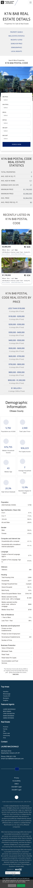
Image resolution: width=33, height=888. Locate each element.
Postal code (6, 733)
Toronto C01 (6, 696)
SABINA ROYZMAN (8, 718)
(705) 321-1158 (11, 756)
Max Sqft (5, 135)
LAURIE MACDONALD (9, 709)
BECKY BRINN (7, 711)
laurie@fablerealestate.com (14, 759)
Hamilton (5, 691)
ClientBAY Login (16, 787)
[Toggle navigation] (30, 2)
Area (4, 737)
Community (6, 735)
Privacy (16, 778)
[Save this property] (29, 231)
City (4, 731)
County (5, 729)
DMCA (17, 784)
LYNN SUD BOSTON (9, 713)
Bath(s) (5, 120)
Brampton (6, 698)
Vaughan (5, 700)
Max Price (5, 104)
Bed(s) (4, 112)
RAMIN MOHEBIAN (8, 716)
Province (5, 727)
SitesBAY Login (16, 790)
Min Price (5, 96)
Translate (18, 875)
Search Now (16, 144)
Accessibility (16, 781)
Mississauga (6, 694)
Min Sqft (5, 127)
